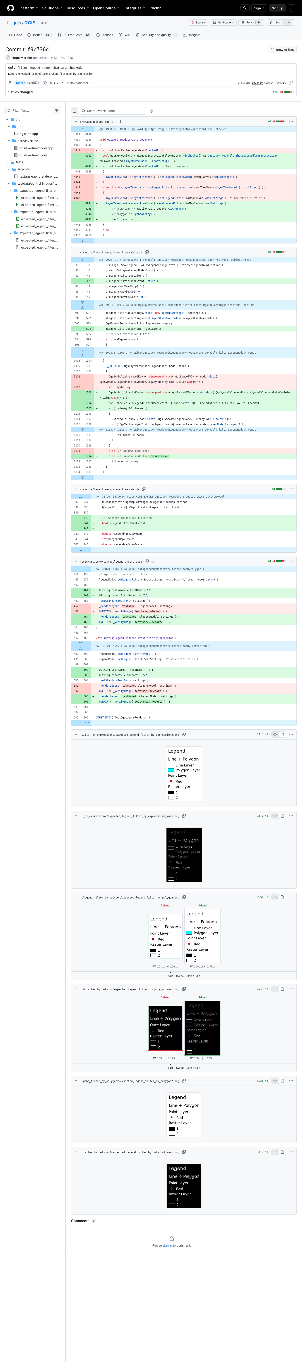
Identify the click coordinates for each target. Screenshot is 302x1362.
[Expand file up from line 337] (81, 496)
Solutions (50, 8)
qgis (16, 22)
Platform (26, 8)
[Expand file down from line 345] (81, 549)
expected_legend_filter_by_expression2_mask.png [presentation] (57, 205)
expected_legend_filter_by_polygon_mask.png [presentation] (54, 247)
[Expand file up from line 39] (82, 259)
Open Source (104, 8)
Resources (76, 8)
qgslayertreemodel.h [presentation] (34, 155)
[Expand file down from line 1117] (82, 477)
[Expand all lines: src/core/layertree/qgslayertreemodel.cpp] (153, 252)
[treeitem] (32, 137)
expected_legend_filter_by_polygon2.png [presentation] (51, 219)
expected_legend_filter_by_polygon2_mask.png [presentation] (55, 226)
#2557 (33, 82)
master (20, 82)
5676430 (257, 82)
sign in (167, 1245)
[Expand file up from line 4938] (82, 129)
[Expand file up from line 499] (81, 648)
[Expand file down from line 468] (81, 643)
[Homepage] (10, 7)
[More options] (291, 121)
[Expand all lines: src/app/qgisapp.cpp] (120, 121)
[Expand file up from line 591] (82, 307)
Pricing (155, 8)
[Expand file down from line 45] (82, 302)
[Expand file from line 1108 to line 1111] (82, 429)
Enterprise (132, 8)
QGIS (29, 22)
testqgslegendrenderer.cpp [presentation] (39, 176)
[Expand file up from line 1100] (82, 355)
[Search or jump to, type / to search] (245, 7)
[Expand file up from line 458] (81, 569)
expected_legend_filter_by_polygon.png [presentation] (50, 240)
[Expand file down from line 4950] (82, 240)
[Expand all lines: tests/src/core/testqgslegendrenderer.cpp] (153, 561)
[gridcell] (183, 129)
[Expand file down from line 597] (82, 350)
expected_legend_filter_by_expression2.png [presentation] (52, 197)
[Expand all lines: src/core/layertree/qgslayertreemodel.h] (150, 489)
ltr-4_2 (54, 83)
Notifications (226, 22)
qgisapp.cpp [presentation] (28, 134)
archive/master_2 (79, 83)
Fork (253, 22)
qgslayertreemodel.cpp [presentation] (36, 148)
